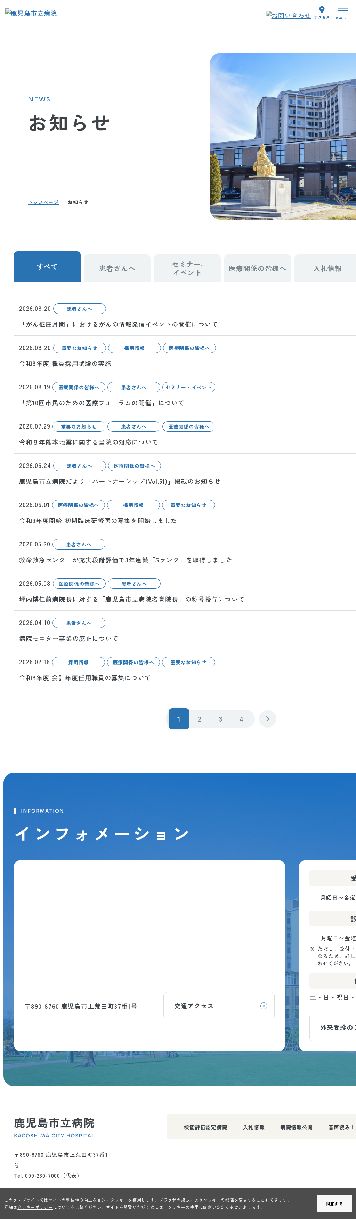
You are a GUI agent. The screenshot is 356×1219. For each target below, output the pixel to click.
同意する (334, 1203)
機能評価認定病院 (205, 1127)
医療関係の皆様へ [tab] (257, 268)
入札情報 (254, 1127)
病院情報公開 (296, 1127)
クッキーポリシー (35, 1207)
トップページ (43, 201)
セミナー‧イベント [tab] (187, 268)
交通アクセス (194, 1005)
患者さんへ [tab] (117, 268)
